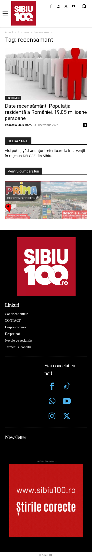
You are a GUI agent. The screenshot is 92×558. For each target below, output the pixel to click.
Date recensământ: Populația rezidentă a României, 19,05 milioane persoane (46, 112)
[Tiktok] (66, 386)
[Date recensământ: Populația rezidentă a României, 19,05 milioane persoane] (46, 74)
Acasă (9, 32)
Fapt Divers (13, 97)
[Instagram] (58, 6)
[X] (66, 6)
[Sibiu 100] (23, 13)
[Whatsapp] (51, 401)
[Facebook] (51, 6)
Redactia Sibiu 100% (18, 125)
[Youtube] (73, 6)
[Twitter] (66, 416)
